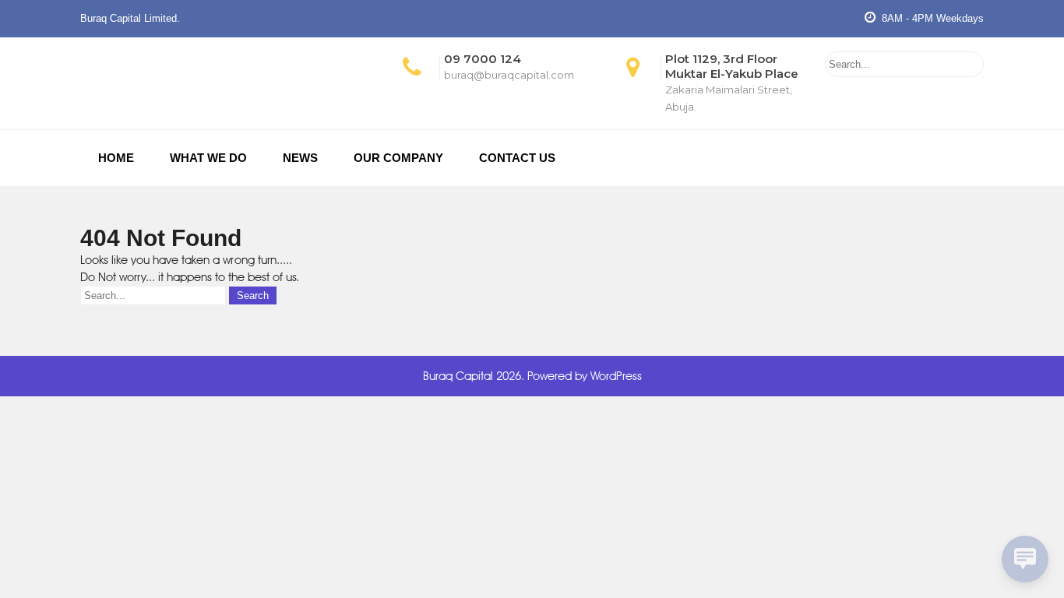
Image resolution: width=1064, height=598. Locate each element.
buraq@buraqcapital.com (509, 75)
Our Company (398, 157)
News (300, 157)
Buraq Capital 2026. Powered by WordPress (532, 376)
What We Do (208, 157)
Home (116, 157)
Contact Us (517, 157)
